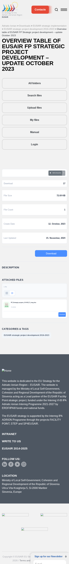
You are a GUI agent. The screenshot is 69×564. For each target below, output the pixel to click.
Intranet (9, 434)
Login (34, 144)
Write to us (11, 441)
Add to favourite (56, 173)
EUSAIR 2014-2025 (14, 448)
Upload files (34, 107)
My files (34, 120)
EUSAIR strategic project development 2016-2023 (26, 335)
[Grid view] (6, 293)
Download (51, 253)
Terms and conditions (30, 560)
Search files (34, 95)
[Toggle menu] (64, 9)
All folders (34, 83)
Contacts (40, 9)
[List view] (12, 293)
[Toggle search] (56, 9)
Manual (34, 132)
